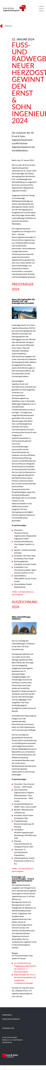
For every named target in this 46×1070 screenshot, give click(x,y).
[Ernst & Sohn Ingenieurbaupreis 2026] (14, 11)
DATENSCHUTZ (8, 1028)
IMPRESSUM (7, 1015)
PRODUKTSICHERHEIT (11, 1019)
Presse (8, 26)
